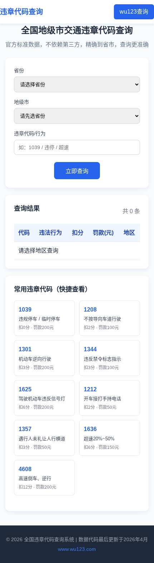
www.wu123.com (77, 549)
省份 (19, 70)
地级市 (21, 102)
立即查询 (77, 171)
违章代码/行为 (29, 133)
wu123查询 (134, 12)
